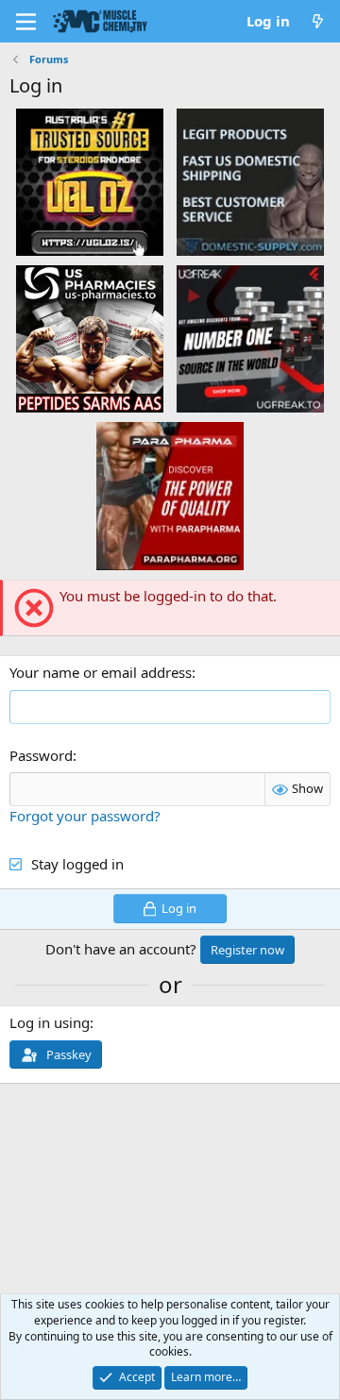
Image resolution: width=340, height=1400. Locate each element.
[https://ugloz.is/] (89, 181)
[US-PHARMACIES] (89, 338)
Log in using (49, 1022)
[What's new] (317, 21)
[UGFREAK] (250, 338)
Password (41, 755)
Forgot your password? (85, 815)
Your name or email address (100, 672)
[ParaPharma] (170, 494)
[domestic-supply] (250, 181)
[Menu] (26, 22)
